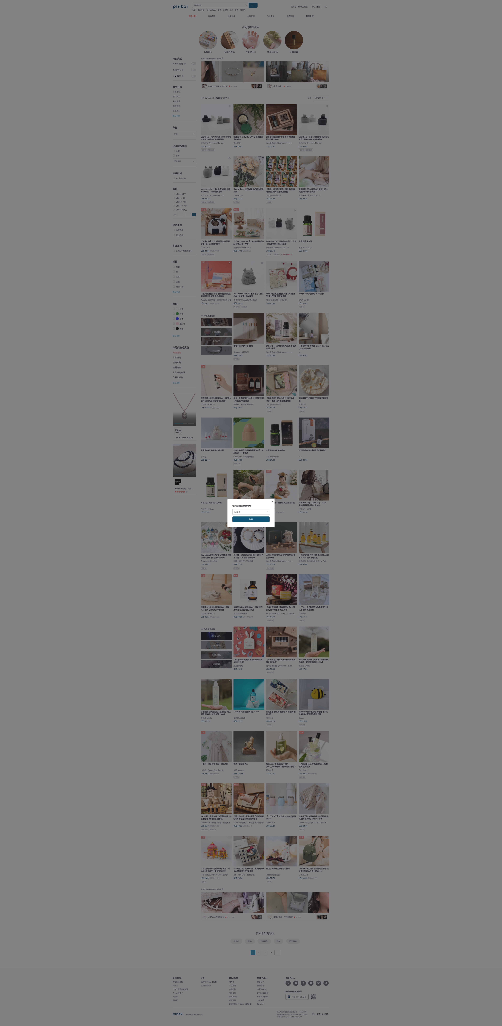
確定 (251, 519)
